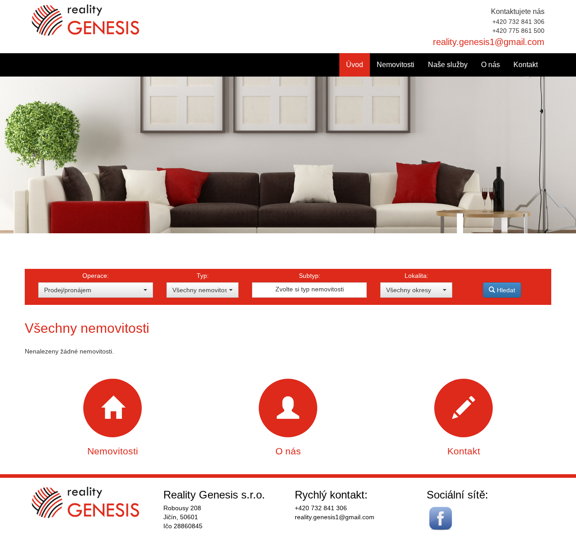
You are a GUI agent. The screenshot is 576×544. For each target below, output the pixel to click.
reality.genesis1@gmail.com (488, 42)
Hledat (505, 290)
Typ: (203, 275)
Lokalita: (416, 275)
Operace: (95, 275)
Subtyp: (309, 275)
